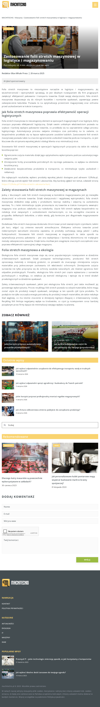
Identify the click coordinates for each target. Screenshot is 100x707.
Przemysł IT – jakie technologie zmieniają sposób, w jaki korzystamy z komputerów (53, 659)
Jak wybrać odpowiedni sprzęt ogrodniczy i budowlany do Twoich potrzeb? (49, 383)
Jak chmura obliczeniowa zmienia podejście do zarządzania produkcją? (48, 410)
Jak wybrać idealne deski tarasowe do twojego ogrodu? (41, 672)
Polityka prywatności (12, 608)
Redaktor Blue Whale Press (15, 73)
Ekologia (6, 628)
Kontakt (6, 604)
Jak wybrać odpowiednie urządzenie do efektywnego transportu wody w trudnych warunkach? (53, 369)
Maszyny (8, 29)
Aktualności (8, 623)
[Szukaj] (5, 425)
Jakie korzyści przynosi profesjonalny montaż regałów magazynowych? (48, 396)
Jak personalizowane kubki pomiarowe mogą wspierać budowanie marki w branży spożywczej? (73, 480)
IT (2, 633)
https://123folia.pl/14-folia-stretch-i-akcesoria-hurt (26, 184)
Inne (4, 642)
